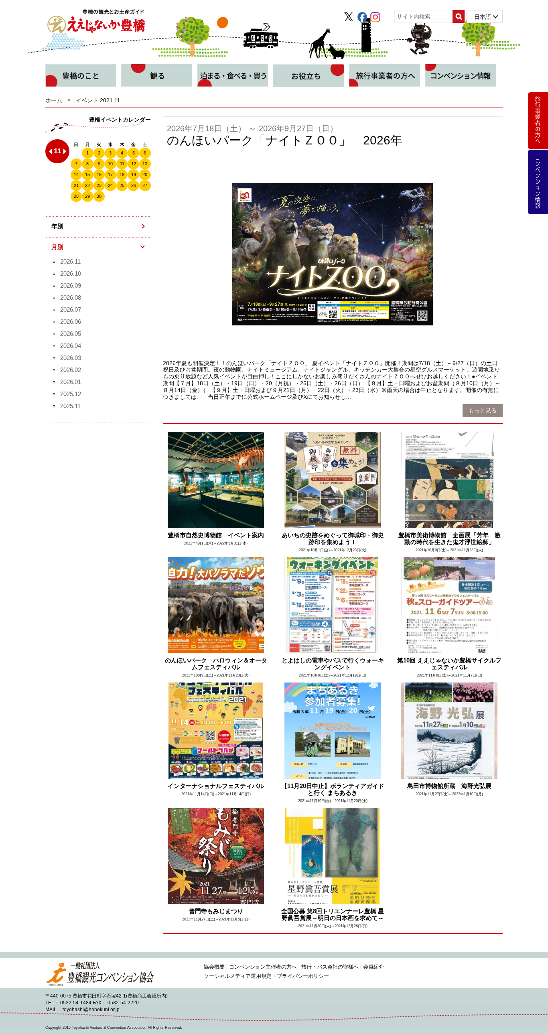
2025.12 (70, 393)
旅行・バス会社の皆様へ (330, 967)
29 (87, 196)
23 (99, 185)
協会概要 (214, 967)
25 (122, 185)
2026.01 (70, 381)
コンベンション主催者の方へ (263, 967)
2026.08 (70, 297)
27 (144, 185)
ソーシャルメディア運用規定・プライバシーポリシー (266, 976)
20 (144, 174)
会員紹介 (373, 967)
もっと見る (483, 410)
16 (99, 174)
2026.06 (70, 321)
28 (76, 196)
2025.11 (70, 405)
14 (76, 174)
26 (133, 185)
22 (87, 185)
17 (110, 174)
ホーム (53, 100)
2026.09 (70, 285)
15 (87, 174)
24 (110, 185)
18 (122, 174)
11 (122, 163)
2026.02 (70, 369)
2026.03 (70, 357)
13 (144, 163)
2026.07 (70, 309)
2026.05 (70, 333)
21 (76, 185)
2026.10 (70, 273)
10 (110, 163)
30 (99, 196)
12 (133, 163)
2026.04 (70, 345)
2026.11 (70, 261)
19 (133, 174)
